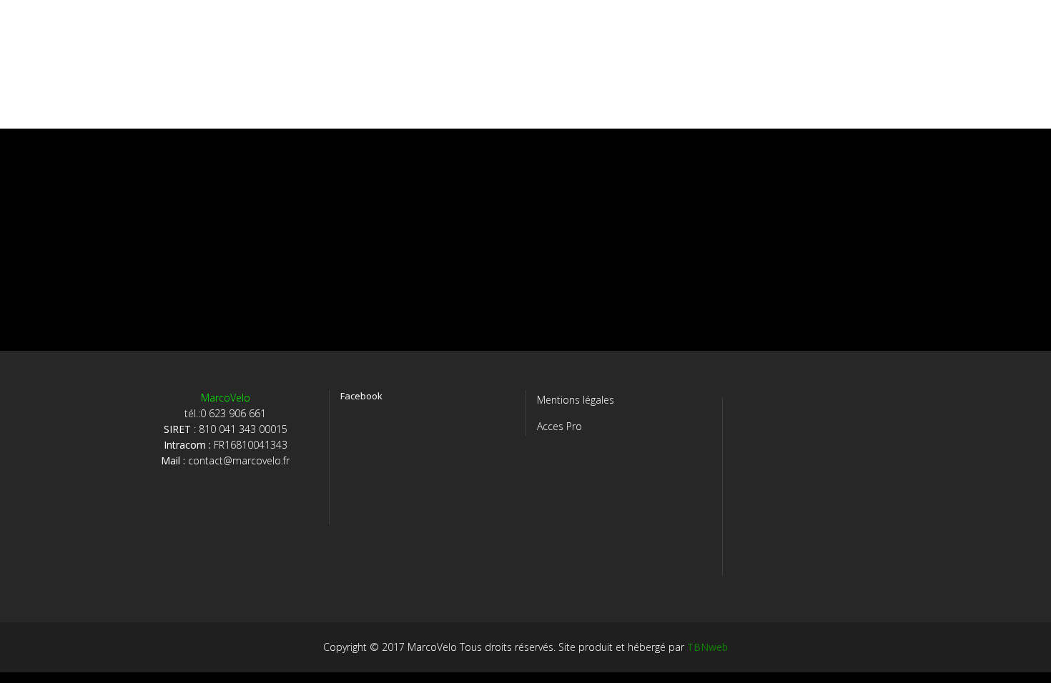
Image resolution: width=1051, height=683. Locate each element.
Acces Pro (559, 426)
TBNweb (707, 647)
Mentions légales (575, 400)
